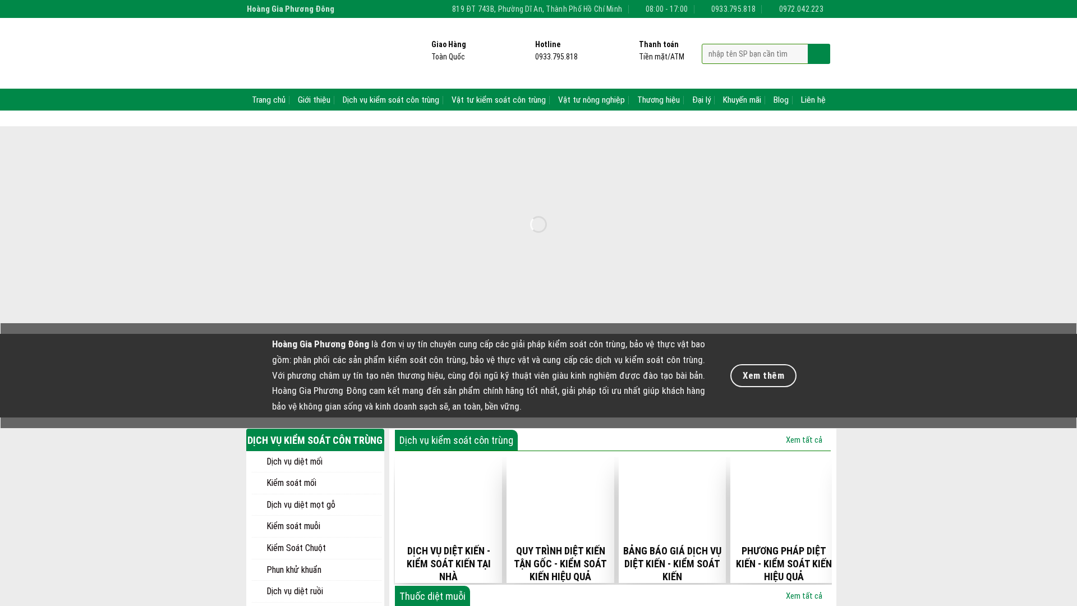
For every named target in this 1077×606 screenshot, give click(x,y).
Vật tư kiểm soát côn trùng (499, 99)
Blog (781, 99)
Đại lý (701, 99)
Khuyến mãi (742, 99)
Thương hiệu (658, 99)
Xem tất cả (804, 440)
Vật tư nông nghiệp (591, 99)
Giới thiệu (314, 99)
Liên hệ (813, 99)
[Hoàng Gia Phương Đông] (315, 53)
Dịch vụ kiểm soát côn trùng (391, 99)
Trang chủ (269, 99)
